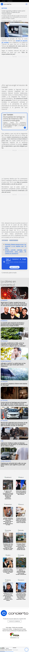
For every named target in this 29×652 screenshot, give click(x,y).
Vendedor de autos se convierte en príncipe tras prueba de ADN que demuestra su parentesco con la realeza (8, 597)
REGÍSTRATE (9, 1)
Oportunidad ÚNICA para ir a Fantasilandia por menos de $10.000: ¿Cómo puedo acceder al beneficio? (21, 571)
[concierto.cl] (6, 4)
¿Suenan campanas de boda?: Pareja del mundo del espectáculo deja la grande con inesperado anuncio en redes (8, 521)
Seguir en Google (14, 267)
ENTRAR (3, 1)
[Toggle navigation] (26, 4)
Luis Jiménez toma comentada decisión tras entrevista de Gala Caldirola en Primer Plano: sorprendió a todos (21, 596)
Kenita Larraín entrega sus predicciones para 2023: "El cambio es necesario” (15, 251)
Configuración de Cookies (19, 629)
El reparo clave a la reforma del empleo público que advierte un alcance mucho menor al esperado (21, 520)
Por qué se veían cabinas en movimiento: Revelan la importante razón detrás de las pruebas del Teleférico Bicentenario (8, 494)
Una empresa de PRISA (14, 634)
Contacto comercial (14, 621)
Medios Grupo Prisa (14, 637)
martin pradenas (14, 240)
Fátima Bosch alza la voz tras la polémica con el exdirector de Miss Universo (21, 492)
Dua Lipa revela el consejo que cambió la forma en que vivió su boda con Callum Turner (8, 571)
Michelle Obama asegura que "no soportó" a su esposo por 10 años (15, 246)
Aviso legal (8, 627)
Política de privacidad (17, 627)
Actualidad (5, 240)
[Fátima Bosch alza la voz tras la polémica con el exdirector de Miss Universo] (21, 485)
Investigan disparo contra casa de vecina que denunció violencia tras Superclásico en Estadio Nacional (21, 546)
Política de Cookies (7, 629)
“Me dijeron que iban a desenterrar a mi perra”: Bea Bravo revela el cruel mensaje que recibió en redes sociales (8, 546)
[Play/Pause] (26, 650)
